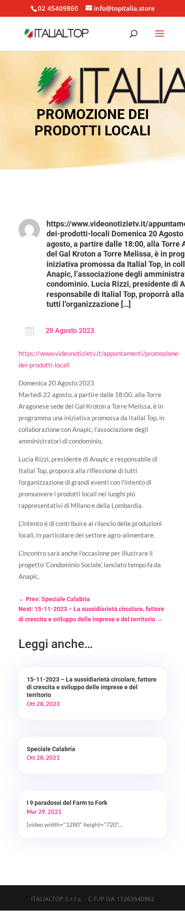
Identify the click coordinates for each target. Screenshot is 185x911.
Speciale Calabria (51, 749)
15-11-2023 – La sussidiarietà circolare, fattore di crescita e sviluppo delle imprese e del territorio (92, 687)
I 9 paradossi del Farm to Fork (67, 802)
